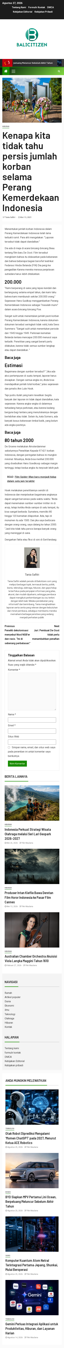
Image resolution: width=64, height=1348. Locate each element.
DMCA (50, 7)
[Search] (59, 71)
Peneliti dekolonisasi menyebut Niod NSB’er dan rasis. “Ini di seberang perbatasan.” (17, 635)
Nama (12, 714)
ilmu (7, 1009)
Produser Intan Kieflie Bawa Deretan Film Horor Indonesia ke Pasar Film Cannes (29, 897)
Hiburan (5, 126)
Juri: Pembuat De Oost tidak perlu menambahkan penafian (45, 633)
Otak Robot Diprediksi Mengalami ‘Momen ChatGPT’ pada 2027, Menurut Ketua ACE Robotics (30, 1138)
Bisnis (8, 1192)
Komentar (14, 669)
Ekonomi (9, 1005)
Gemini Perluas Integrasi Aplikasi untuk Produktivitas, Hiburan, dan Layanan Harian (31, 1328)
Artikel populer (13, 997)
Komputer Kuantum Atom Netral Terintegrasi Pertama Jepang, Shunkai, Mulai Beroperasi (31, 1265)
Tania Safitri (10, 217)
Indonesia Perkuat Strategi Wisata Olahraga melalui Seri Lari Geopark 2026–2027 (28, 834)
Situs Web (13, 736)
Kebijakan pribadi (43, 12)
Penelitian (23, 450)
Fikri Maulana (27, 843)
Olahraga (9, 1018)
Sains (7, 1255)
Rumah (8, 992)
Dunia (8, 1001)
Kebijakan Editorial (22, 12)
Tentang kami (19, 7)
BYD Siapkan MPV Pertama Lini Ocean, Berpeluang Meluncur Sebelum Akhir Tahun (30, 1201)
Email (12, 725)
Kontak (8, 1026)
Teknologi (10, 1014)
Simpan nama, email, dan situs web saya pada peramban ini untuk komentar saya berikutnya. (31, 751)
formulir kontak (36, 7)
